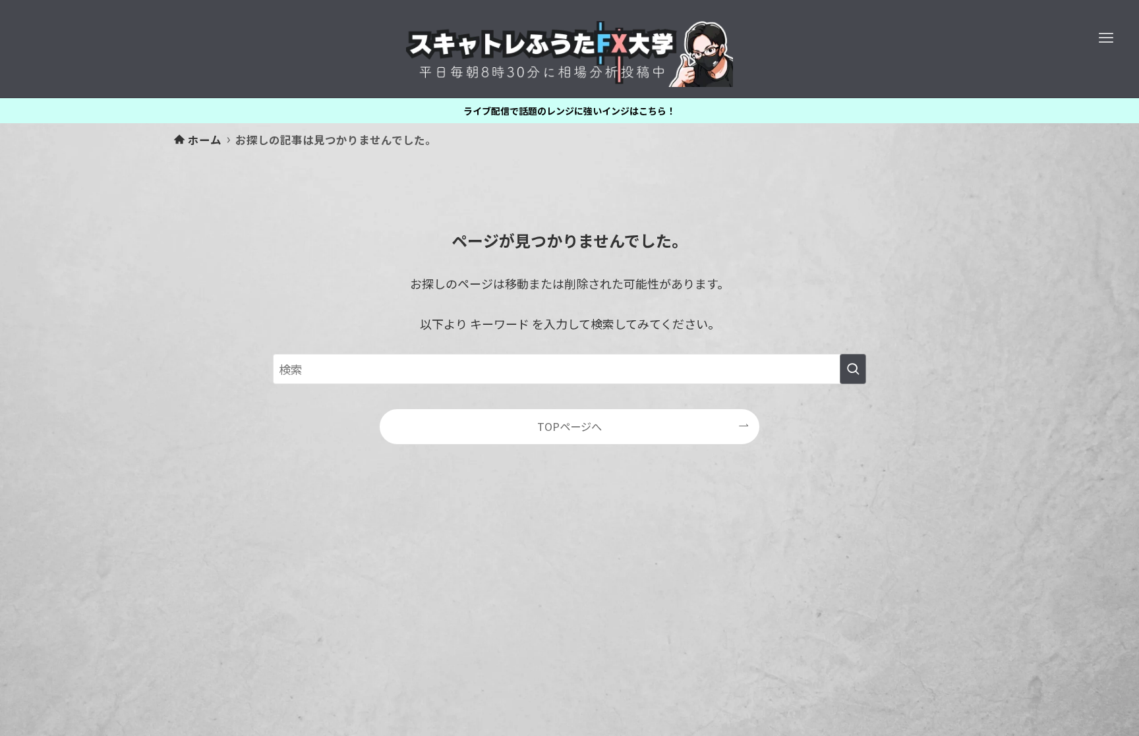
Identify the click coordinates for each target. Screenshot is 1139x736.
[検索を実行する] (853, 369)
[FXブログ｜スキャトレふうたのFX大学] (569, 54)
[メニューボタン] (1106, 38)
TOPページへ (569, 426)
